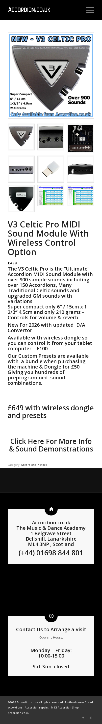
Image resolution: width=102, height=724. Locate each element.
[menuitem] (87, 10)
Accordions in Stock (34, 465)
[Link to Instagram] (90, 718)
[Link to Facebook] (83, 718)
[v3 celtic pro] (51, 75)
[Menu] (87, 10)
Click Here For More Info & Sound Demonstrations (51, 444)
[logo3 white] (42, 10)
